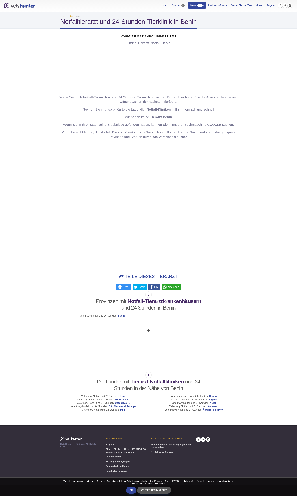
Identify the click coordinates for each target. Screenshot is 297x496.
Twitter (285, 5)
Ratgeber (271, 5)
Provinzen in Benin (217, 5)
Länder (196, 5)
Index (164, 5)
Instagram (290, 5)
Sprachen (177, 5)
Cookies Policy (113, 456)
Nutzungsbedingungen (118, 461)
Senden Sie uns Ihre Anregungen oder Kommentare (171, 445)
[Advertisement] (148, 70)
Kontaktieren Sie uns (162, 452)
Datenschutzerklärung (117, 466)
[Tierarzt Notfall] (19, 6)
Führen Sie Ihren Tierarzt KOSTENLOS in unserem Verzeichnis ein (126, 450)
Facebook (280, 5)
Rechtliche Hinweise (116, 471)
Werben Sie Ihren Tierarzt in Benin (246, 5)
